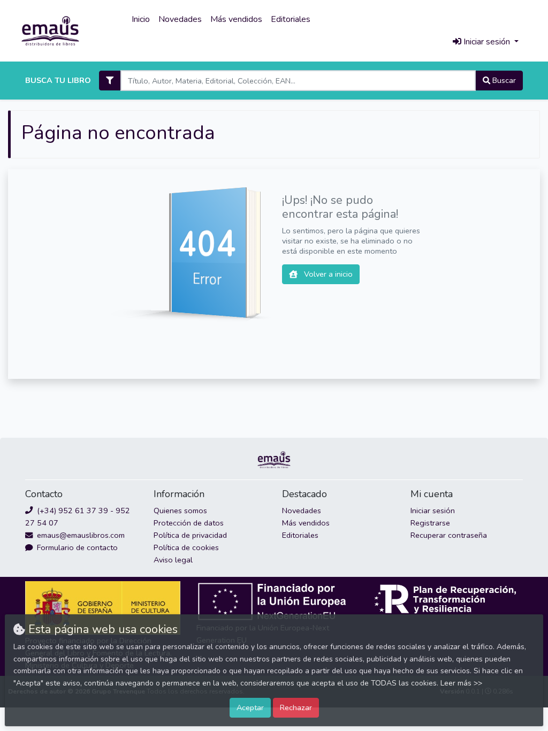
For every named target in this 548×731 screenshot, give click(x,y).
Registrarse (430, 522)
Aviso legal (173, 559)
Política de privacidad (190, 535)
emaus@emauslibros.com (80, 535)
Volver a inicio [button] (327, 274)
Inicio (141, 19)
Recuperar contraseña (448, 535)
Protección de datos (189, 522)
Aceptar (250, 707)
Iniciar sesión (432, 510)
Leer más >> (461, 683)
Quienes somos (180, 510)
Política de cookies (186, 547)
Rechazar (296, 707)
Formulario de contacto (76, 547)
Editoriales (290, 19)
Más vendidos (236, 19)
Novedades (180, 19)
